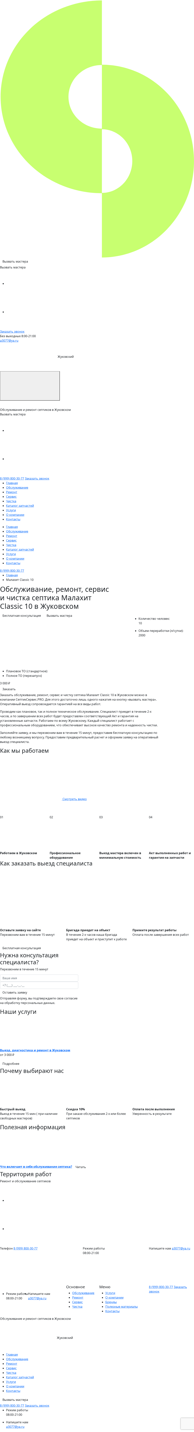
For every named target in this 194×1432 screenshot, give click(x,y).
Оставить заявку (14, 992)
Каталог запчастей (20, 506)
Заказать (9, 689)
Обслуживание (17, 487)
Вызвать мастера (15, 261)
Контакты (13, 519)
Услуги (11, 510)
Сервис (11, 497)
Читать (80, 1167)
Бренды (111, 1302)
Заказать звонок (12, 331)
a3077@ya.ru (9, 340)
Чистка (11, 501)
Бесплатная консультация (21, 616)
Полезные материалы (121, 1306)
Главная (12, 483)
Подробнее (10, 1064)
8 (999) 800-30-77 (12, 478)
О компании (15, 515)
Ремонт (11, 492)
